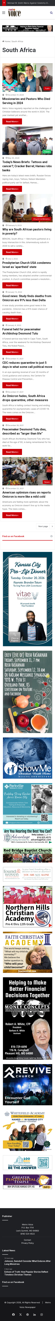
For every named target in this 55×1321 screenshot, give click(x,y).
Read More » (12, 121)
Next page (43, 526)
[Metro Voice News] (14, 12)
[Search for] (51, 13)
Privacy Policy (27, 1243)
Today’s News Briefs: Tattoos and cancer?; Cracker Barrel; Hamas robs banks (27, 166)
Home (7, 41)
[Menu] (3, 13)
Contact (27, 1240)
